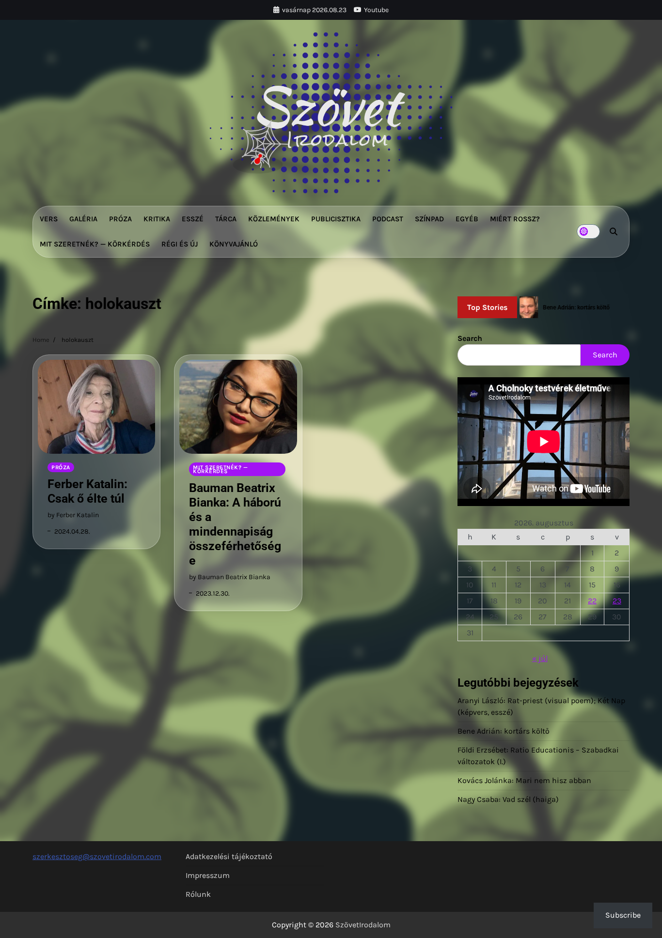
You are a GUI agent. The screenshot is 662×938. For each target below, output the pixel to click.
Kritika (156, 219)
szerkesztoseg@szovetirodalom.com (96, 856)
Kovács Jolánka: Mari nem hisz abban (524, 780)
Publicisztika (336, 219)
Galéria (83, 219)
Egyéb (467, 219)
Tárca (225, 219)
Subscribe (623, 915)
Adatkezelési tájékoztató (229, 856)
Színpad (429, 219)
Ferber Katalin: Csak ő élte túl (87, 491)
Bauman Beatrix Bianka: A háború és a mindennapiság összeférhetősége (235, 524)
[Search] (613, 231)
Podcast (387, 219)
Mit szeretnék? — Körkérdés (95, 244)
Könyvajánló (233, 244)
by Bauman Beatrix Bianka (229, 577)
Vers (49, 219)
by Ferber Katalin (73, 515)
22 (592, 600)
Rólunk (198, 894)
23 (617, 600)
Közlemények (273, 219)
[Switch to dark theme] (588, 231)
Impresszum (208, 875)
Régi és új (179, 244)
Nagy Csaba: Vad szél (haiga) (508, 799)
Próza (120, 219)
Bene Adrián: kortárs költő (503, 731)
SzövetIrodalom (363, 924)
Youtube (376, 10)
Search (469, 338)
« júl (540, 658)
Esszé (193, 219)
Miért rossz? (515, 219)
